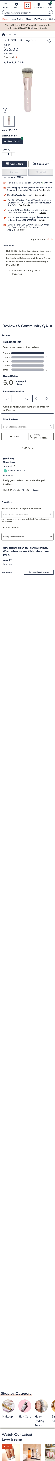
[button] (5, 6)
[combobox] (24, 13)
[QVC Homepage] (3, 35)
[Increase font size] (48, 239)
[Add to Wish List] (49, 41)
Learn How (19, 229)
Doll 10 (7, 45)
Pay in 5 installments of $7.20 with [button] (24, 182)
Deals (5, 19)
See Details (44, 190)
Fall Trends (40, 19)
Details (43, 212)
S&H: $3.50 (9, 53)
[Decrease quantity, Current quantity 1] (3, 154)
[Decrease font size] (52, 239)
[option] (27, 26)
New (28, 19)
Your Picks (17, 19)
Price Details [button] (9, 57)
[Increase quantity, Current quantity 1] (13, 154)
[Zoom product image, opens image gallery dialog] (4, 110)
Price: (5, 130)
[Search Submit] (50, 12)
